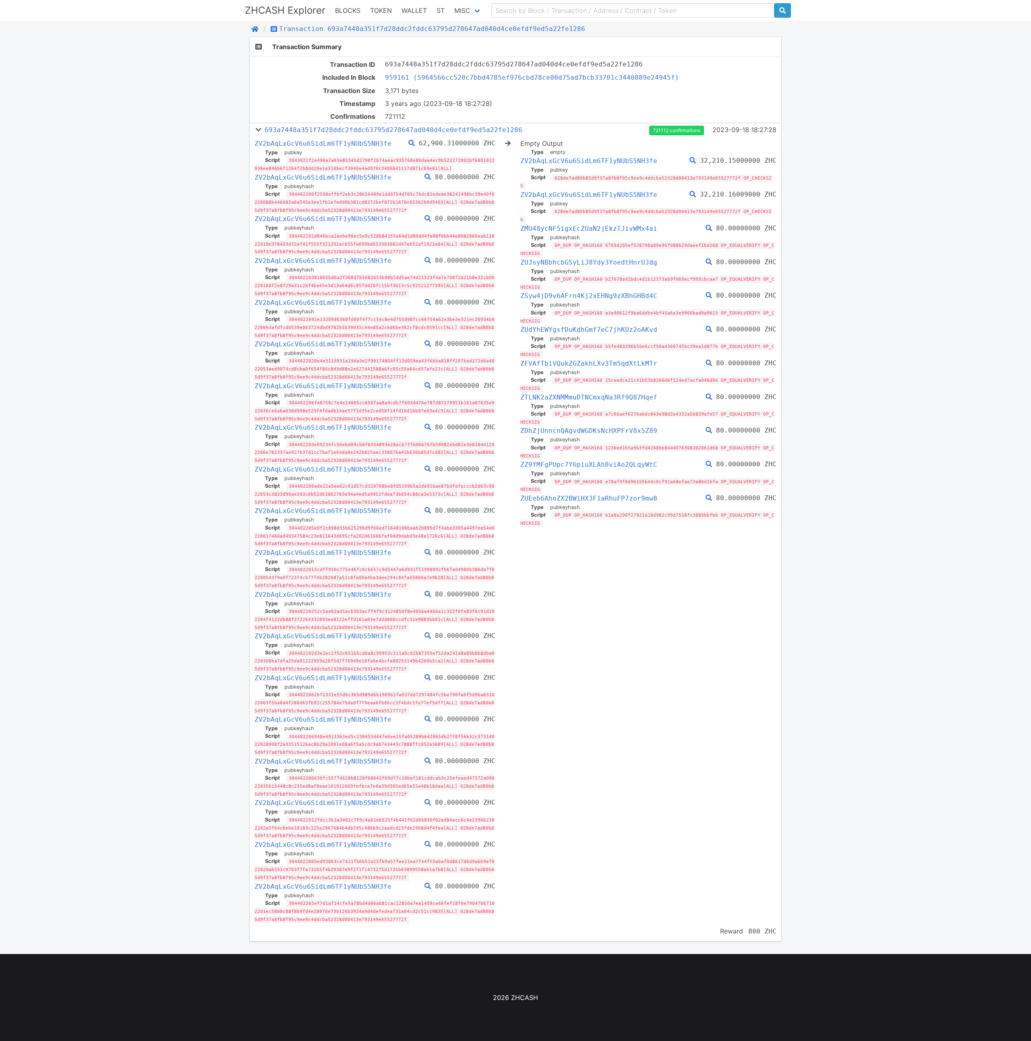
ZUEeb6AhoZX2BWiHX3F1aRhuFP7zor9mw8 (588, 498)
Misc (462, 10)
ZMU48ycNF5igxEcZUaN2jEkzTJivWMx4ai (588, 228)
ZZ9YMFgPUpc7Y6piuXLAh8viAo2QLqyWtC (588, 464)
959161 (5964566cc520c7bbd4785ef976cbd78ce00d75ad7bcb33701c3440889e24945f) (532, 77)
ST (441, 10)
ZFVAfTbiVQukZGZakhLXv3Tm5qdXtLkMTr (588, 363)
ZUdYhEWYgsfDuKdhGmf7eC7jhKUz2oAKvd (588, 329)
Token (381, 10)
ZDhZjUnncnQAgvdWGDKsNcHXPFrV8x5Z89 (588, 431)
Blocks (347, 10)
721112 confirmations (676, 130)
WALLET (414, 10)
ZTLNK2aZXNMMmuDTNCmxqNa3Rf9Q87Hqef (588, 397)
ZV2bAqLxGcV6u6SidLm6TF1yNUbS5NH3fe (323, 143)
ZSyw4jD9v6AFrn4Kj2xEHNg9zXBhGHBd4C (588, 296)
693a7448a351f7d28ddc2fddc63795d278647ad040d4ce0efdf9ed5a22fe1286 (393, 130)
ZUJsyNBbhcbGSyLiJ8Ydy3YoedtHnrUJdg (588, 262)
